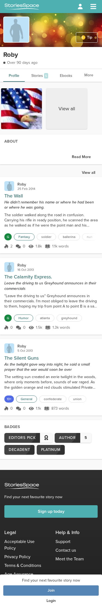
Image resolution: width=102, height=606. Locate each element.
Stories (39, 76)
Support (62, 541)
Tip (89, 37)
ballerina (69, 236)
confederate (53, 399)
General (26, 399)
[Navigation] (93, 6)
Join (51, 590)
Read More (81, 157)
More (88, 75)
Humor (23, 318)
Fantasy (24, 236)
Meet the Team (69, 559)
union (77, 399)
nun (89, 236)
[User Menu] (80, 6)
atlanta (45, 318)
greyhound (69, 318)
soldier (46, 236)
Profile (14, 76)
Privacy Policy (17, 557)
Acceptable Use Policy (19, 544)
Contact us (65, 550)
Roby (21, 184)
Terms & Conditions (22, 565)
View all (66, 108)
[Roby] (9, 186)
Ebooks (66, 76)
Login (51, 601)
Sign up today (51, 511)
